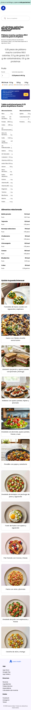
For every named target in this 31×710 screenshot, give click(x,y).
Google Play (6, 672)
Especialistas (7, 688)
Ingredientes (7, 684)
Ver (26, 94)
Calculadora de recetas (10, 690)
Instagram (6, 700)
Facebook (6, 698)
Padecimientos (7, 686)
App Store (6, 670)
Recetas (5, 682)
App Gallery (6, 674)
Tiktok (5, 702)
